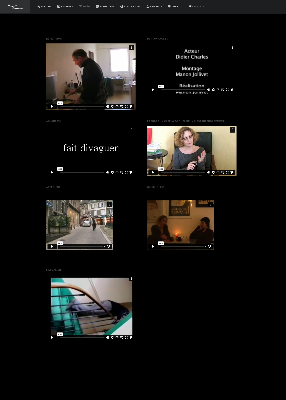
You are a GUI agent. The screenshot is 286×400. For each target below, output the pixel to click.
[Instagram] (273, 6)
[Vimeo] (279, 6)
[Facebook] (267, 6)
